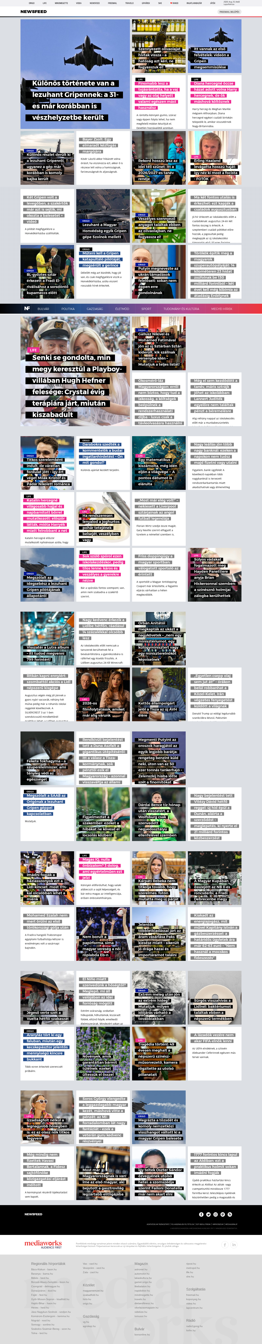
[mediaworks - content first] (43, 1244)
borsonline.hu (142, 1334)
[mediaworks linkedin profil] (233, 1244)
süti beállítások (203, 1224)
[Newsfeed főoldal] (33, 1214)
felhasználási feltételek (182, 1224)
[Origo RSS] (230, 1214)
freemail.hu (192, 1294)
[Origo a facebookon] (201, 1214)
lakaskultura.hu (143, 1278)
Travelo (129, 3)
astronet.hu (141, 1269)
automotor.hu (142, 1273)
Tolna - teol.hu (39, 1333)
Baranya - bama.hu (42, 1273)
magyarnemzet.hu (93, 1290)
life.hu (189, 1272)
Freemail (112, 3)
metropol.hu (193, 1268)
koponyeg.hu (193, 1299)
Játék (212, 3)
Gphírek (146, 3)
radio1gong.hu (194, 1326)
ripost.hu (191, 1263)
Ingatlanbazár (194, 3)
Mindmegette (61, 3)
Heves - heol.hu (40, 1307)
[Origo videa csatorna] (222, 1214)
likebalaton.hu (142, 1286)
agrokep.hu (89, 1326)
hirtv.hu (87, 1299)
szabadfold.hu (91, 1294)
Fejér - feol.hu (39, 1294)
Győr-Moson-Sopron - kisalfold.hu (50, 1299)
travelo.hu (140, 1299)
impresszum (217, 1224)
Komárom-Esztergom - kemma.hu (50, 1316)
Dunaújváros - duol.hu (43, 1290)
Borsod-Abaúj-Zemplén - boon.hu (50, 1282)
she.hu (190, 1276)
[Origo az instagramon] (215, 1214)
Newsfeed (95, 3)
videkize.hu (141, 1311)
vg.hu (86, 1321)
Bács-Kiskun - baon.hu (44, 1269)
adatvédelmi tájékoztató (158, 1224)
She (160, 3)
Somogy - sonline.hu (42, 1324)
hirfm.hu (191, 1330)
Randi (175, 3)
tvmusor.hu (141, 1316)
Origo (31, 3)
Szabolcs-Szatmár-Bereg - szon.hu (51, 1328)
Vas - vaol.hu (90, 1263)
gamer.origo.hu (143, 1282)
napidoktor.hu (142, 1290)
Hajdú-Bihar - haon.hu (43, 1303)
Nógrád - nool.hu (40, 1320)
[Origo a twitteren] (208, 1214)
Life (45, 3)
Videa (78, 3)
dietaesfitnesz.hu (144, 1303)
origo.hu (87, 1303)
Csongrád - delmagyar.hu (45, 1286)
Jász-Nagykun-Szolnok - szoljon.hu (51, 1311)
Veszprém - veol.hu (94, 1268)
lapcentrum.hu (194, 1307)
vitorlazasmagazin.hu (146, 1307)
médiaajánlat (231, 1224)
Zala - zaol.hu (90, 1272)
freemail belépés (229, 11)
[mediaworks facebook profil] (224, 1244)
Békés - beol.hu (40, 1278)
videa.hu (191, 1303)
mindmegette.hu (144, 1294)
